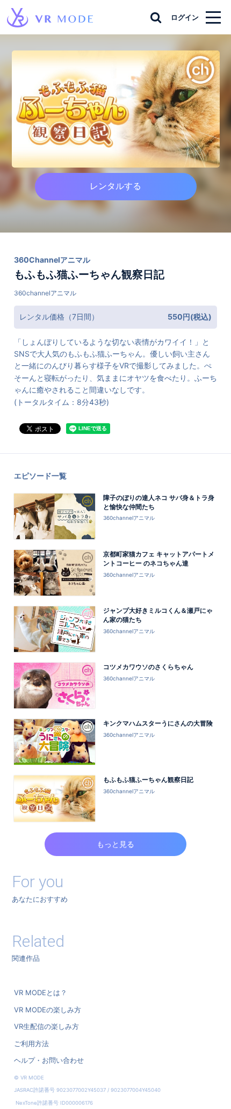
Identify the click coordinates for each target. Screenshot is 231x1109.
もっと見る (115, 844)
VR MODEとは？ (40, 992)
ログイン (185, 17)
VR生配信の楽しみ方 (46, 1026)
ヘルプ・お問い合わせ (49, 1060)
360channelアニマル (45, 293)
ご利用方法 (31, 1043)
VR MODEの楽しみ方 (47, 1009)
